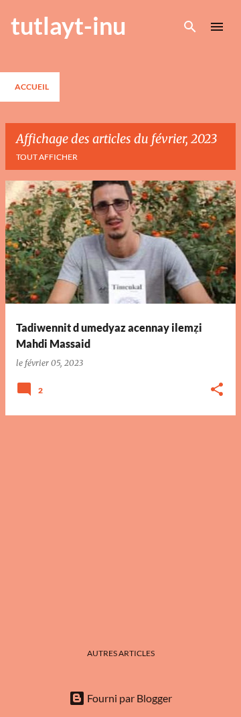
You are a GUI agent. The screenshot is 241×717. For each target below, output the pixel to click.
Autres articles (121, 653)
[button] (217, 390)
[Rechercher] (190, 27)
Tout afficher (47, 157)
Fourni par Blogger (128, 698)
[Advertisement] (120, 519)
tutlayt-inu (68, 25)
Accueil (32, 87)
